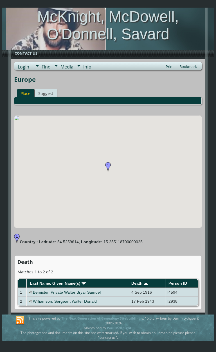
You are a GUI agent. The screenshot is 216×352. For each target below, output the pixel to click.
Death (137, 283)
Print (170, 66)
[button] (108, 167)
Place (25, 93)
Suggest (45, 93)
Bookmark (188, 66)
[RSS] (19, 320)
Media (66, 67)
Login (23, 67)
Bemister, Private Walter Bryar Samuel (67, 292)
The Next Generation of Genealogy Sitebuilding (101, 318)
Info (87, 67)
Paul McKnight (119, 328)
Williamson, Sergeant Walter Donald (65, 301)
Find (46, 67)
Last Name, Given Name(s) (56, 283)
